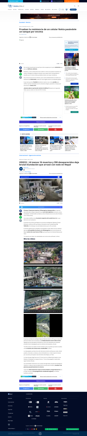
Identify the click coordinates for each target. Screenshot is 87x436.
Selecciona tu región (14, 1)
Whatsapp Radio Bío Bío (73, 429)
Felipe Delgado (28, 171)
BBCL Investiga (47, 9)
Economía (27, 9)
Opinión (42, 9)
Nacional (15, 9)
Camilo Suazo (23, 34)
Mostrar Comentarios (41, 121)
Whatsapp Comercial (52, 429)
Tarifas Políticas (11, 428)
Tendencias (37, 9)
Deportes (32, 9)
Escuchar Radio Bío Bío (72, 1)
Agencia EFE (25, 167)
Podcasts (10, 9)
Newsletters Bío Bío (45, 1)
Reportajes (10, 420)
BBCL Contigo (54, 9)
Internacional (21, 9)
